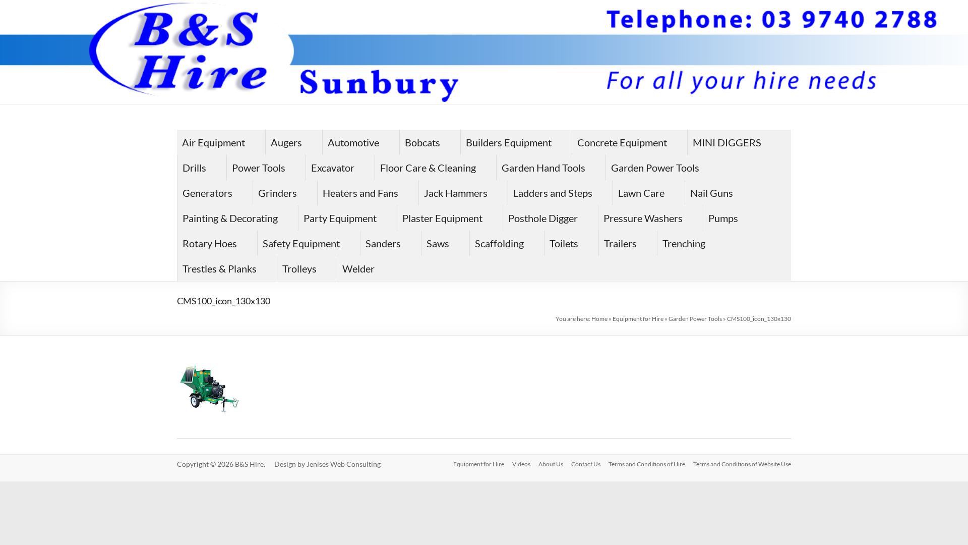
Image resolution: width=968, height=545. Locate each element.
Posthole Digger (543, 218)
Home (599, 318)
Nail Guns (711, 193)
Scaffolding (499, 243)
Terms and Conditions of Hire (647, 464)
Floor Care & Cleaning (428, 167)
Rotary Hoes (210, 243)
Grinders (277, 193)
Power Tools (258, 167)
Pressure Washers (643, 218)
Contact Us (585, 464)
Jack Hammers (456, 193)
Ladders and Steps (552, 193)
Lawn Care (641, 193)
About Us (550, 464)
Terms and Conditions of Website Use (742, 464)
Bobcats (422, 142)
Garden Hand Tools (543, 167)
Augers (286, 142)
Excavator (332, 167)
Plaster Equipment (442, 218)
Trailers (620, 243)
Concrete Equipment (622, 142)
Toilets (564, 243)
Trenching (683, 243)
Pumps (723, 218)
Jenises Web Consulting (344, 464)
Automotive (353, 142)
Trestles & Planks (220, 268)
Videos (521, 464)
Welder (358, 268)
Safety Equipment (301, 243)
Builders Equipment (509, 142)
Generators (207, 193)
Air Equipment (213, 142)
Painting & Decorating (230, 218)
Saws (438, 243)
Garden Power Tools (655, 167)
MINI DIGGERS (727, 142)
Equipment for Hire (638, 318)
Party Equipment (340, 218)
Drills (194, 167)
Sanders (383, 243)
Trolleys (299, 268)
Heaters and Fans (360, 193)
